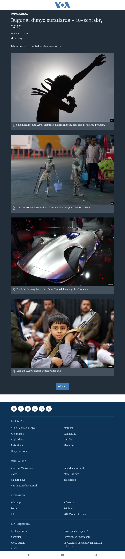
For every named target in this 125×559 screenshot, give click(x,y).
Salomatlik (70, 434)
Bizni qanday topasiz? (76, 531)
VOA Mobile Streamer (76, 514)
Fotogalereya (19, 14)
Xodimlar (16, 537)
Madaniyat (69, 445)
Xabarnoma (70, 502)
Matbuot (68, 428)
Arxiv (14, 548)
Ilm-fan (68, 439)
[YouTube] (62, 555)
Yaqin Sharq (17, 439)
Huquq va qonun (20, 451)
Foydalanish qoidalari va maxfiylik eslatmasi (83, 544)
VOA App (16, 502)
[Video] (29, 555)
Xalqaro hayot (18, 480)
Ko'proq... (62, 386)
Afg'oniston (17, 434)
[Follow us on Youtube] (28, 409)
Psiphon (68, 508)
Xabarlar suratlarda (74, 468)
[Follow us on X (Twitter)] (21, 409)
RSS (13, 514)
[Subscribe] (49, 409)
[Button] (16, 39)
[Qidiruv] (96, 555)
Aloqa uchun (18, 542)
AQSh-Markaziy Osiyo (23, 428)
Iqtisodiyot (17, 445)
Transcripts (70, 480)
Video (14, 474)
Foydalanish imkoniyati (77, 537)
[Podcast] (42, 409)
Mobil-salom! (71, 474)
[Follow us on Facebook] (14, 409)
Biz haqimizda (19, 531)
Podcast (15, 508)
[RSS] (35, 409)
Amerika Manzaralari (22, 468)
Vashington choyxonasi (24, 485)
